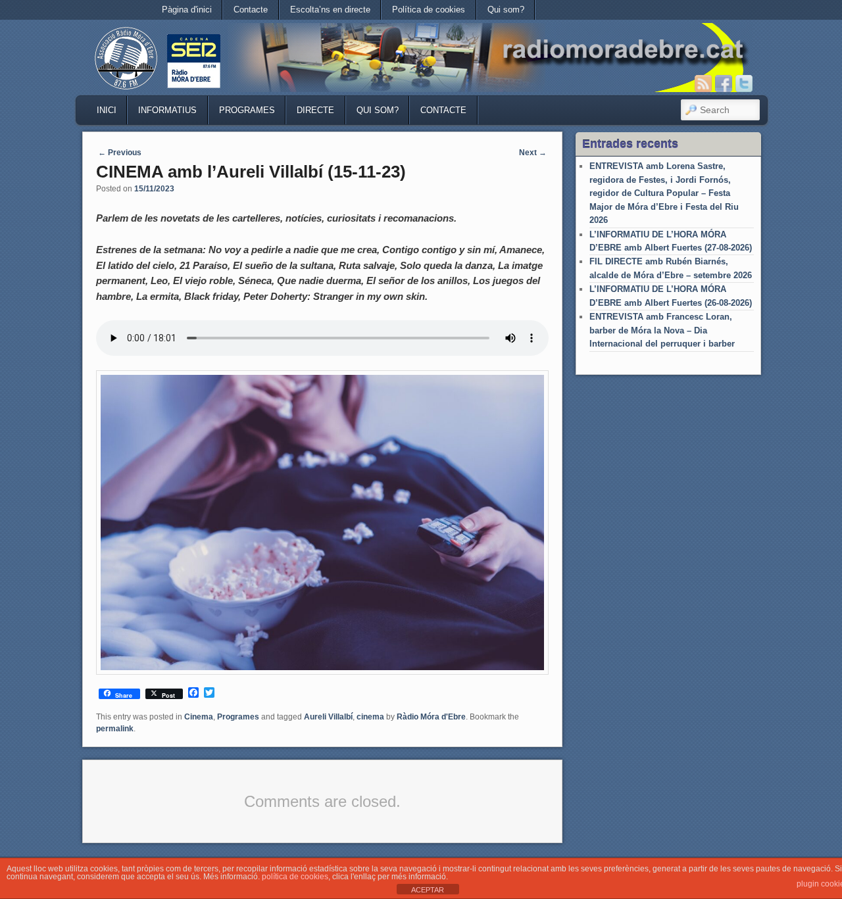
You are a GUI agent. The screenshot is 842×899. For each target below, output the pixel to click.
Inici (106, 110)
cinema (370, 716)
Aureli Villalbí (328, 716)
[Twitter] (744, 83)
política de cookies (295, 876)
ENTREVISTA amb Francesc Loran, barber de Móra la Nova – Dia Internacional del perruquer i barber (662, 330)
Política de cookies (428, 9)
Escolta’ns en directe (330, 9)
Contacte (251, 9)
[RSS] (703, 83)
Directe (315, 110)
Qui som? (505, 9)
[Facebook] (723, 83)
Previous (119, 152)
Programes (247, 110)
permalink (115, 728)
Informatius (167, 110)
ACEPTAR (427, 890)
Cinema (198, 716)
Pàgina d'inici (187, 9)
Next (533, 152)
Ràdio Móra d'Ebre (431, 716)
